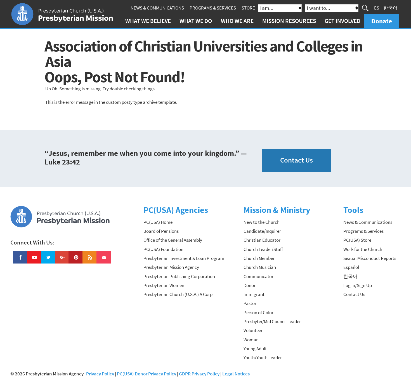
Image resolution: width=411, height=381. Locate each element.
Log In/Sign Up (357, 285)
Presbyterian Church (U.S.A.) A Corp (177, 294)
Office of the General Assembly (172, 240)
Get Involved (342, 21)
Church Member (259, 258)
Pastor (250, 303)
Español (351, 267)
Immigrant (254, 294)
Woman (251, 340)
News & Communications (157, 8)
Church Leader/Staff (263, 249)
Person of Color (258, 312)
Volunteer (253, 330)
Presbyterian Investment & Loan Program (183, 258)
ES (376, 8)
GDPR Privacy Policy (199, 374)
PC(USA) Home (158, 222)
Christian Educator (262, 240)
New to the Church (262, 222)
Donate (381, 21)
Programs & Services (213, 8)
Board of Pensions (161, 231)
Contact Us (296, 160)
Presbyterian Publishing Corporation (179, 276)
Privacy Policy (100, 374)
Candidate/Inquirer (262, 231)
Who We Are (237, 21)
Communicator (258, 276)
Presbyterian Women (163, 285)
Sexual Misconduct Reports (369, 258)
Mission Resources (289, 21)
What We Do (195, 21)
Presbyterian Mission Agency (171, 267)
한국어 (390, 8)
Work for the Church (362, 249)
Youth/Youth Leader (263, 357)
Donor (250, 285)
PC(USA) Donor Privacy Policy (146, 374)
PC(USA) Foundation (163, 249)
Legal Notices (236, 374)
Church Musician (260, 267)
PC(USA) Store (357, 240)
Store (248, 8)
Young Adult (255, 348)
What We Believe (148, 21)
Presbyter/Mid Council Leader (272, 321)
